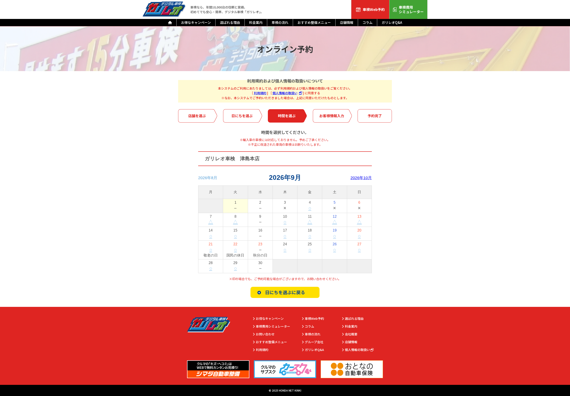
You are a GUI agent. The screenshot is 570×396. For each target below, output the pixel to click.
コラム (367, 22)
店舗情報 (346, 22)
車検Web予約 (374, 9)
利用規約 (260, 93)
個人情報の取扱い (285, 93)
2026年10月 (361, 178)
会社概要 (351, 334)
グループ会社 (314, 342)
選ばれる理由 (230, 22)
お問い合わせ (265, 334)
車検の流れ (280, 22)
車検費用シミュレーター (411, 9)
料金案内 (256, 22)
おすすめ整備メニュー (314, 22)
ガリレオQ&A (392, 22)
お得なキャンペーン (196, 22)
